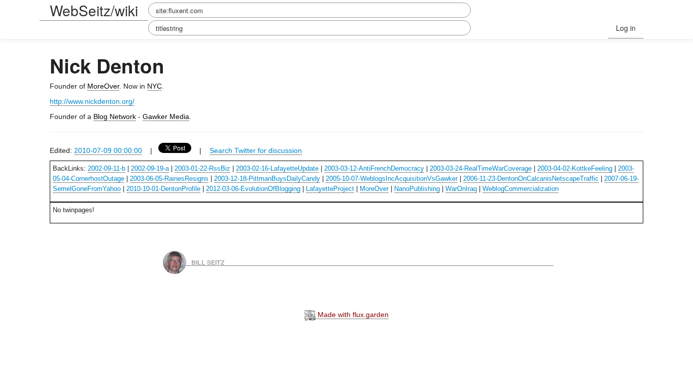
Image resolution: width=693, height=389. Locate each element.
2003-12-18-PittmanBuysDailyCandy (267, 178)
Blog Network (114, 116)
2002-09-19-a (150, 168)
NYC (154, 86)
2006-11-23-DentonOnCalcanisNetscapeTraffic (531, 178)
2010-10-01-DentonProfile (163, 188)
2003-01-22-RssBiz (202, 168)
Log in (626, 28)
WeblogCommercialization (520, 188)
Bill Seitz (208, 262)
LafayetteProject (330, 188)
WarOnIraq (461, 188)
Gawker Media (166, 116)
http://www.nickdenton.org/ (92, 101)
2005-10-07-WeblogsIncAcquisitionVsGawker (392, 178)
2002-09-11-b (106, 168)
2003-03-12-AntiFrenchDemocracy (374, 168)
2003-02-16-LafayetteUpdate (277, 168)
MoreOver (103, 86)
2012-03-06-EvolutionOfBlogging (253, 188)
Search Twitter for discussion (256, 150)
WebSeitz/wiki (94, 10)
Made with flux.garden (352, 314)
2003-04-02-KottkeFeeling (574, 168)
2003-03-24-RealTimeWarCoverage (481, 168)
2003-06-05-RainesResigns (169, 178)
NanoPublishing (417, 188)
